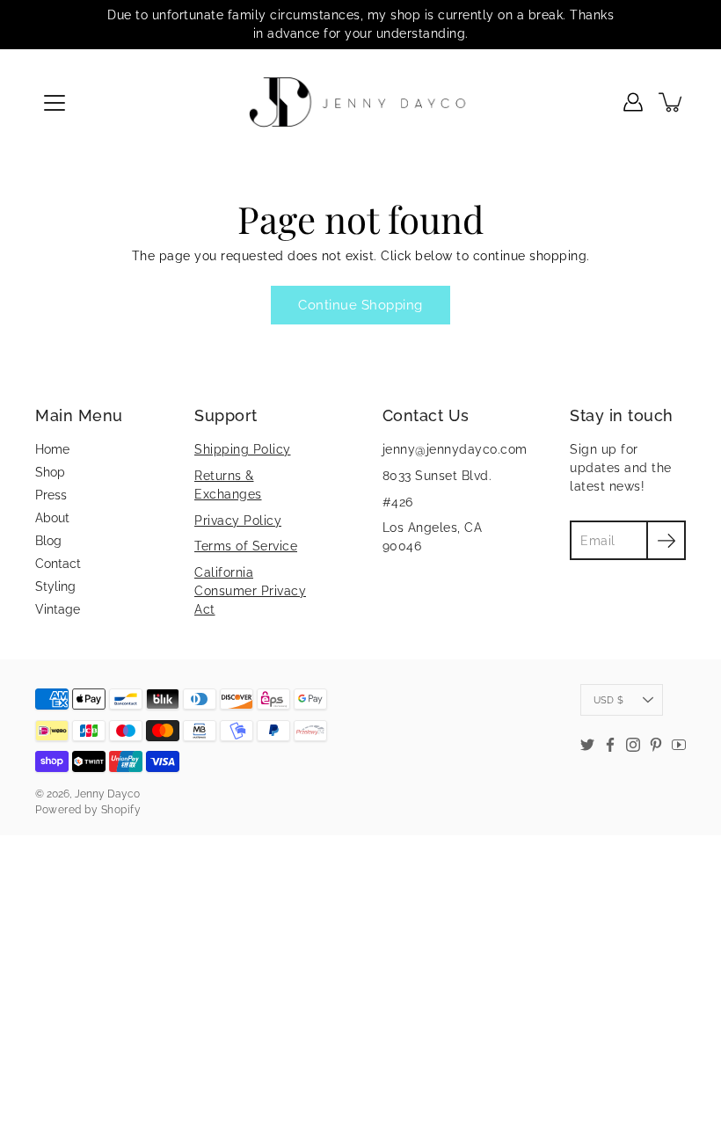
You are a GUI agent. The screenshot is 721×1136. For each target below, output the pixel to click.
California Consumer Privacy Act (250, 590)
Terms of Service (245, 546)
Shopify (121, 810)
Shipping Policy (242, 449)
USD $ (608, 700)
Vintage (57, 609)
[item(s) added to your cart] (672, 102)
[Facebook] (610, 745)
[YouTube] (679, 745)
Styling (55, 586)
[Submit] (666, 540)
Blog (48, 541)
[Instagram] (633, 745)
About (52, 518)
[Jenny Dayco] (361, 102)
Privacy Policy (237, 520)
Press (51, 495)
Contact (58, 564)
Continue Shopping (360, 305)
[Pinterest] (656, 745)
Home (52, 449)
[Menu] (54, 102)
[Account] (633, 102)
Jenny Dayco (107, 794)
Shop (50, 472)
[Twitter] (587, 745)
